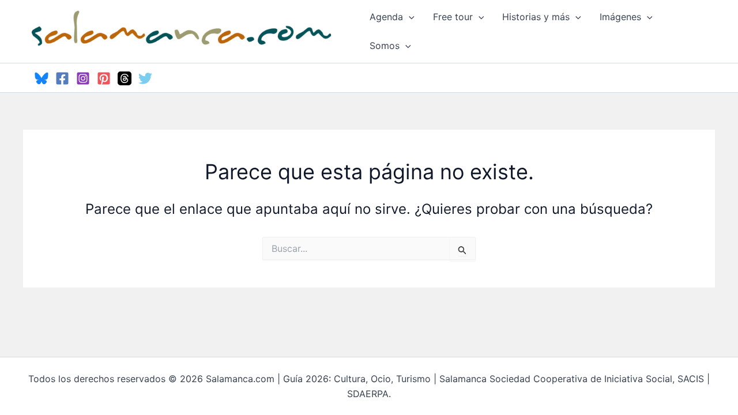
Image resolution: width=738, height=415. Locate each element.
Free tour (453, 16)
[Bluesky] (41, 78)
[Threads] (124, 78)
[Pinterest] (104, 78)
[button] (409, 16)
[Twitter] (145, 78)
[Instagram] (83, 78)
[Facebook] (62, 78)
